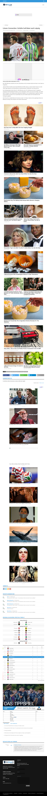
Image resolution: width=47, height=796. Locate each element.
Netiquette (15, 793)
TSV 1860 (8, 371)
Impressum (20, 793)
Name (18, 767)
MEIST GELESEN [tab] (6, 723)
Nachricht (19, 776)
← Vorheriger (6, 25)
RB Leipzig (25, 371)
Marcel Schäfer (20, 371)
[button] (7, 375)
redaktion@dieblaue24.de (7, 783)
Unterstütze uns (5, 794)
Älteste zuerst (41, 382)
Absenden (27, 785)
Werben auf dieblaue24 (31, 793)
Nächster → (41, 25)
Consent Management (40, 793)
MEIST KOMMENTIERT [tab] (13, 723)
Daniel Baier (13, 371)
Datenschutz (25, 793)
